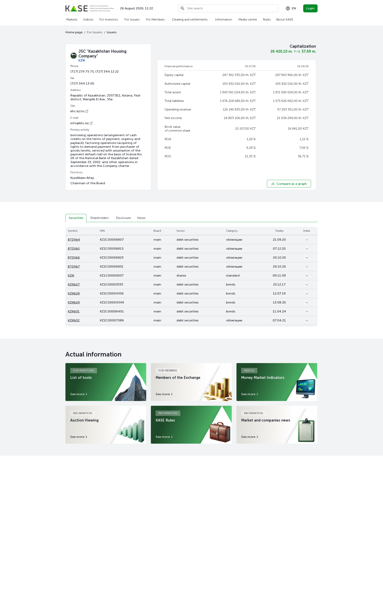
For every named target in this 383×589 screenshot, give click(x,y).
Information (223, 19)
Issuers (111, 32)
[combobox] (290, 8)
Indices (88, 19)
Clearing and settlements (190, 19)
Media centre (247, 19)
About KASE (284, 19)
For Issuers (132, 19)
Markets (71, 19)
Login (310, 8)
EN (294, 8)
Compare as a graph (292, 184)
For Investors (108, 19)
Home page (74, 32)
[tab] (75, 218)
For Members (155, 19)
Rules (267, 19)
